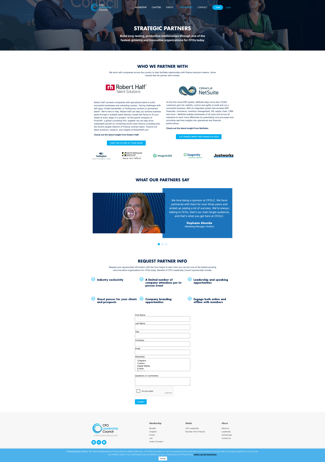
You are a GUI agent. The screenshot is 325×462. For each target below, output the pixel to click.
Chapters (156, 7)
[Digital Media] (162, 366)
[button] (129, 213)
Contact (202, 7)
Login (228, 7)
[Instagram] (99, 442)
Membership (141, 7)
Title (137, 332)
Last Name (140, 323)
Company (139, 340)
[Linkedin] (93, 442)
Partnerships (186, 7)
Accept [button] (163, 458)
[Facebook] (104, 442)
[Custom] (162, 363)
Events (169, 7)
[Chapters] (162, 360)
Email (137, 348)
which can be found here (205, 454)
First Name (140, 315)
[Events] (162, 368)
